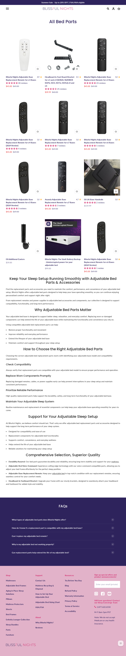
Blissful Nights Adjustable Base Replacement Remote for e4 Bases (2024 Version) (21, 142)
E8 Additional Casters (15, 259)
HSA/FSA (39, 607)
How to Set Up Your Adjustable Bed (44, 595)
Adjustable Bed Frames (16, 585)
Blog (67, 585)
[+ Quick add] (38, 69)
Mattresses (11, 580)
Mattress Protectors (15, 604)
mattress (115, 461)
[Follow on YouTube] (109, 594)
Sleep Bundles (12, 624)
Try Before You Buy (73, 580)
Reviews (39, 627)
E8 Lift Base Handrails (93, 199)
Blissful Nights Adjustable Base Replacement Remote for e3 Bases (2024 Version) (21, 202)
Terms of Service (72, 606)
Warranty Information (74, 596)
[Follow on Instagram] (96, 594)
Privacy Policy (71, 601)
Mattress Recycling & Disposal (44, 587)
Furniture (10, 635)
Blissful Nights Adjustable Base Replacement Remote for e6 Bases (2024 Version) (99, 262)
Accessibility (70, 611)
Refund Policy (71, 591)
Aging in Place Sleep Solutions (15, 592)
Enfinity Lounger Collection (18, 619)
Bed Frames (11, 614)
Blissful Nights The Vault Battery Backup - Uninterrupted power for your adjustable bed (62, 262)
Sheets (9, 609)
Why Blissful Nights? (44, 622)
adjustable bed (58, 473)
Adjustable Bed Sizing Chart (47, 602)
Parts (8, 630)
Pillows (9, 599)
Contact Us (40, 580)
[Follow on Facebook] (103, 594)
